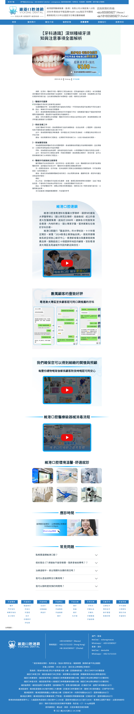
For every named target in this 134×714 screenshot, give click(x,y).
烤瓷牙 (43, 612)
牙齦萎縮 (90, 616)
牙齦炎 (90, 612)
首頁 (14, 22)
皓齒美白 (27, 606)
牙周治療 (91, 602)
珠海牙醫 (11, 2)
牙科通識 (76, 79)
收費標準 (84, 22)
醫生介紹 (49, 22)
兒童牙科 (106, 602)
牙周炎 (90, 606)
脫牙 (75, 612)
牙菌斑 (27, 612)
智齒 (75, 609)
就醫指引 (102, 22)
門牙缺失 (11, 609)
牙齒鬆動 (90, 619)
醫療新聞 (67, 22)
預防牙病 (122, 612)
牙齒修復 (43, 602)
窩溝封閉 (106, 616)
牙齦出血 (90, 609)
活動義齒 (43, 609)
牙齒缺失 (122, 616)
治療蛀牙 (106, 606)
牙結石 (27, 609)
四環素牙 (27, 619)
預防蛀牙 (106, 609)
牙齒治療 (75, 602)
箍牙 (59, 616)
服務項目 (120, 22)
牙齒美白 (27, 602)
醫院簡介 (32, 22)
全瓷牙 (43, 606)
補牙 (75, 606)
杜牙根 (75, 616)
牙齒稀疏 (59, 609)
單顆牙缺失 (11, 612)
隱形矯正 (59, 606)
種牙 (11, 606)
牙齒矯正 (59, 602)
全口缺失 (11, 616)
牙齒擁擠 (59, 612)
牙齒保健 (122, 602)
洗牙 (27, 616)
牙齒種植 (11, 602)
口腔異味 (122, 609)
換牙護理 (106, 612)
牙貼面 (27, 623)
